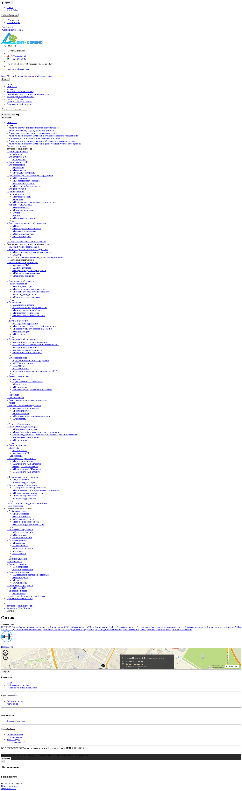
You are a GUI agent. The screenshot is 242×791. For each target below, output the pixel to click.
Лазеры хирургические (24, 498)
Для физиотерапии (16, 189)
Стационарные (20, 583)
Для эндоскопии (15, 191)
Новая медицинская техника (20, 96)
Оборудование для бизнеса (19, 101)
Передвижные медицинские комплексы (27, 400)
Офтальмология (15, 397)
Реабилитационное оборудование (24, 405)
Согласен (6, 758)
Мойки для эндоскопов (24, 294)
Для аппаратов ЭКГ (17, 162)
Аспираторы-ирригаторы (25, 323)
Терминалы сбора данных (20, 585)
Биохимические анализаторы (27, 352)
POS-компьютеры (21, 516)
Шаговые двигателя (22, 210)
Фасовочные (19, 553)
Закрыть (5, 672)
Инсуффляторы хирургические (28, 493)
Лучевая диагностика (18, 376)
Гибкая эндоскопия (17, 284)
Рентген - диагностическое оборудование (27, 249)
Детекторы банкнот (22, 532)
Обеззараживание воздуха (25, 437)
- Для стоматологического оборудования (29, 629)
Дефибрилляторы (21, 268)
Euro (10, 7)
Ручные (16, 580)
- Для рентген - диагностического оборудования (158, 627)
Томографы (13, 448)
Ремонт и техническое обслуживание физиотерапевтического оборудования (44, 144)
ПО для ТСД (19, 588)
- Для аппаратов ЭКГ (102, 627)
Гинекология (14, 302)
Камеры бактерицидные (24, 429)
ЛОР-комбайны (20, 368)
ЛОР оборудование (17, 358)
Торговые (17, 551)
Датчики (17, 154)
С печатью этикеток (22, 548)
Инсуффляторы (20, 331)
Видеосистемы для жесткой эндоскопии (32, 329)
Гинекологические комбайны (27, 310)
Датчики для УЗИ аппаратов (26, 464)
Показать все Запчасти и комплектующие (26, 241)
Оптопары (18, 213)
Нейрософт (13, 395)
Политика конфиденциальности (22, 687)
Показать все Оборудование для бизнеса (26, 596)
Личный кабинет (15, 734)
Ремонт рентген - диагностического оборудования (32, 133)
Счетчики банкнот (22, 537)
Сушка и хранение (16, 445)
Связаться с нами (15, 701)
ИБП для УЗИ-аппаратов (25, 466)
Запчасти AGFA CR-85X (19, 205)
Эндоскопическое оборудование (23, 247)
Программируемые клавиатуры (28, 524)
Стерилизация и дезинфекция (22, 426)
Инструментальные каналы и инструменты (34, 202)
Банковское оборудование (20, 529)
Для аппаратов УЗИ (17, 157)
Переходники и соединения (26, 228)
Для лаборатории (16, 165)
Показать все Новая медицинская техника (27, 503)
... (13, 220)
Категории (6, 118)
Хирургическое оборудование (22, 485)
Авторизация (13, 20)
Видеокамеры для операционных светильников (36, 490)
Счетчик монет (20, 535)
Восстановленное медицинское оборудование (29, 94)
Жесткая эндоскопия (17, 321)
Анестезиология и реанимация (22, 262)
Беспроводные (20, 577)
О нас (9, 682)
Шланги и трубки (21, 236)
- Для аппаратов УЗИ (80, 627)
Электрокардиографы (23, 482)
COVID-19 (12, 86)
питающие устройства (23, 183)
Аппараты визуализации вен (27, 350)
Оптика (16, 215)
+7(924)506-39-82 (17, 59)
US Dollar (12, 10)
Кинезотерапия (20, 413)
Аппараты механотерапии (25, 408)
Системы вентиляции (23, 218)
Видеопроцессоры (22, 286)
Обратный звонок (16, 51)
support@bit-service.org (18, 69)
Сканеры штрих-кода (18, 572)
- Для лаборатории (123, 627)
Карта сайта (12, 704)
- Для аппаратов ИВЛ (57, 627)
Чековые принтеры (17, 591)
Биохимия (18, 167)
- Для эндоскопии (212, 627)
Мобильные (18, 593)
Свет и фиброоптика (23, 234)
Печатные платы (21, 207)
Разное (11, 403)
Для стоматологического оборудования (26, 223)
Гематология (19, 170)
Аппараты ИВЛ (20, 265)
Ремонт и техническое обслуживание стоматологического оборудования (42, 136)
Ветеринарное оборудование (21, 281)
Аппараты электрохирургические (29, 487)
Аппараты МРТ (20, 453)
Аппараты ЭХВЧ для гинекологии (29, 307)
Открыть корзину (9, 786)
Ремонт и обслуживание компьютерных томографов (33, 128)
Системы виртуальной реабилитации (31, 416)
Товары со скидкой (16, 721)
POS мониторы (20, 514)
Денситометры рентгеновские (27, 381)
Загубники (18, 194)
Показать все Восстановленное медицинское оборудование (35, 257)
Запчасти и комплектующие (20, 91)
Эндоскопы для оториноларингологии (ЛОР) (34, 371)
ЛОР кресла (18, 366)
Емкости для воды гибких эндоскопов (31, 292)
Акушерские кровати (23, 305)
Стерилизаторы (20, 440)
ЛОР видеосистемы (22, 363)
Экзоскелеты (19, 419)
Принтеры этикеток (17, 564)
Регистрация (13, 22)
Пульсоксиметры (21, 479)
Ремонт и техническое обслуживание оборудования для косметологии (41, 141)
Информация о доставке (18, 685)
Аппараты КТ (19, 450)
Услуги (10, 89)
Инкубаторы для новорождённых (29, 270)
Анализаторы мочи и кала (25, 347)
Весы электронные (17, 540)
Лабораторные (20, 545)
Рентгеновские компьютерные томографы (33, 252)
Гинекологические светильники (28, 315)
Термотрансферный (22, 569)
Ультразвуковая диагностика (21, 458)
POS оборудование (17, 511)
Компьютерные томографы (26, 181)
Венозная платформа (23, 461)
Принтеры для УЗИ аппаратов (27, 469)
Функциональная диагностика (22, 477)
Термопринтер (20, 567)
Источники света (21, 334)
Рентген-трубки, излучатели (26, 186)
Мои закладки (13, 739)
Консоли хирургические (24, 495)
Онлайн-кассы (14, 561)
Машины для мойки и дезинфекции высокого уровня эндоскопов (44, 434)
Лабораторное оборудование (21, 339)
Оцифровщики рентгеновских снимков (32, 389)
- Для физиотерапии (192, 627)
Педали (16, 226)
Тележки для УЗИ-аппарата (26, 472)
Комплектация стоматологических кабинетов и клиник (34, 138)
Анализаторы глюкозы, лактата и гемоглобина (35, 344)
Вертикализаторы (21, 411)
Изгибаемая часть (21, 197)
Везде (9, 84)
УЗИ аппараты (15, 456)
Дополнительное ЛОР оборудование (30, 360)
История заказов (14, 737)
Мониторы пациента (23, 276)
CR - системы (19, 178)
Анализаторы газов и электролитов (30, 342)
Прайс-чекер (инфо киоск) (25, 522)
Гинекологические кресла (25, 313)
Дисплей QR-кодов (17, 559)
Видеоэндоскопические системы (28, 289)
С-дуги (16, 255)
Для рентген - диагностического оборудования (30, 175)
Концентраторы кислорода (26, 273)
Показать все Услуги (16, 146)
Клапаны (17, 199)
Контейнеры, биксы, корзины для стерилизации (36, 432)
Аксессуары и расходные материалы (30, 575)
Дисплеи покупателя (23, 519)
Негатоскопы (19, 387)
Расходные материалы (23, 173)
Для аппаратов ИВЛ (17, 151)
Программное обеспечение (19, 104)
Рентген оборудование (18, 424)
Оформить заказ (8, 788)
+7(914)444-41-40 (17, 56)
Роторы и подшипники (24, 231)
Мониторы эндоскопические (27, 297)
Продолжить (7, 647)
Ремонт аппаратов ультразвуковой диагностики (30, 130)
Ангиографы (19, 379)
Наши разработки (15, 99)
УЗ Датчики (19, 159)
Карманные (18, 543)
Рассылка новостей (16, 742)
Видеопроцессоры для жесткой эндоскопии (34, 326)
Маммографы (19, 384)
